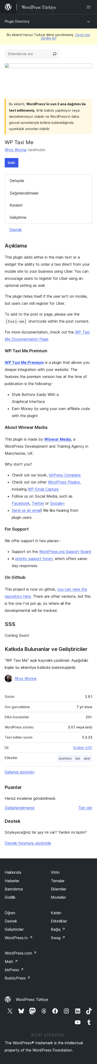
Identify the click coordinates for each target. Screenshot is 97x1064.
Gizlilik (10, 897)
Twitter (38, 503)
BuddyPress (17, 978)
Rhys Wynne (16, 149)
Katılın (56, 912)
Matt (11, 961)
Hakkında (13, 872)
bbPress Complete (65, 475)
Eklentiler (58, 889)
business (65, 758)
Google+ (57, 503)
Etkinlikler (59, 921)
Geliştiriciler (14, 929)
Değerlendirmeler (24, 193)
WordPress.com (21, 953)
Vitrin (55, 872)
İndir (11, 163)
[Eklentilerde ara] (54, 54)
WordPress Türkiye (32, 999)
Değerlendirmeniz (20, 807)
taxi (77, 758)
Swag (58, 937)
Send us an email (26, 510)
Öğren (10, 912)
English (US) (82, 748)
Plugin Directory (17, 21)
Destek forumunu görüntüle (28, 843)
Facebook (21, 503)
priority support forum (34, 558)
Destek (15, 229)
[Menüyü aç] (89, 7)
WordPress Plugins (64, 482)
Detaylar (17, 180)
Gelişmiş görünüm (19, 772)
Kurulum (16, 205)
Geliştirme (18, 217)
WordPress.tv (19, 937)
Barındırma (14, 889)
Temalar (58, 880)
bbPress (14, 969)
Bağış (58, 929)
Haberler (12, 880)
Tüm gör (85, 807)
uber (87, 758)
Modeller (58, 897)
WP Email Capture (43, 489)
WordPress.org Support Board (65, 551)
